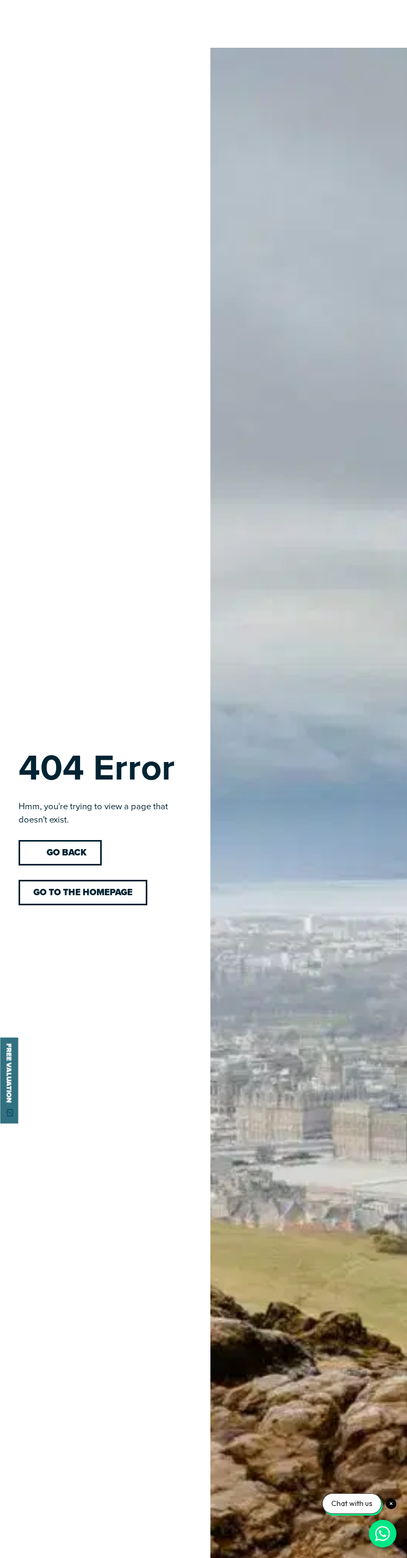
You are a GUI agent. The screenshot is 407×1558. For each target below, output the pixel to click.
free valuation (9, 1073)
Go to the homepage (82, 892)
